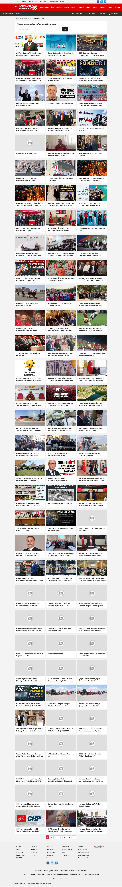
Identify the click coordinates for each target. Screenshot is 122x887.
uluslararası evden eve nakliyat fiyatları (39, 883)
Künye (17, 1)
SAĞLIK (110, 7)
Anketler (80, 846)
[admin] (105, 1)
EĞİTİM (88, 7)
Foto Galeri (91, 13)
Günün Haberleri (67, 849)
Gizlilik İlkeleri (43, 1)
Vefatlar (49, 858)
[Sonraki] (74, 837)
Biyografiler (50, 855)
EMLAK (73, 7)
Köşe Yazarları (51, 852)
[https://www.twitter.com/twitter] (101, 1)
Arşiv (63, 852)
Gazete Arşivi (66, 855)
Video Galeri (78, 13)
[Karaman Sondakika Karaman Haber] (27, 7)
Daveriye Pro (23, 883)
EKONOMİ (81, 7)
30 (69, 837)
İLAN (52, 7)
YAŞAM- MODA (44, 7)
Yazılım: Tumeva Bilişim (60, 878)
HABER (95, 7)
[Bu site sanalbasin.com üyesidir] (99, 846)
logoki (16, 883)
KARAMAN (102, 7)
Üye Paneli (114, 13)
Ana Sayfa (18, 18)
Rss (36, 870)
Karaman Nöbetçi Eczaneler (56, 1)
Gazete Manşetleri (83, 852)
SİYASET (117, 7)
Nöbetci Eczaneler (83, 855)
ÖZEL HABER (20, 855)
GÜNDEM (59, 7)
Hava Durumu (82, 849)
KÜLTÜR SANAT (36, 852)
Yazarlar (102, 13)
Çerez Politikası (32, 1)
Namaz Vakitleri (83, 858)
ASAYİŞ (66, 7)
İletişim (24, 1)
